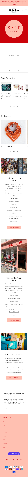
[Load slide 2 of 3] (14, 71)
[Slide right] (17, 106)
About (4, 421)
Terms (4, 447)
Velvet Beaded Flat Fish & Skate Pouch (6, 94)
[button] (2, 10)
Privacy (5, 443)
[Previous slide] (9, 70)
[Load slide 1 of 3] (12, 71)
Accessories (5, 146)
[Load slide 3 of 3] (16, 71)
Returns (5, 432)
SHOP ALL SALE (14, 56)
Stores (4, 429)
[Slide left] (10, 106)
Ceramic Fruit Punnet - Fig (16, 94)
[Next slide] (18, 70)
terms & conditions (15, 403)
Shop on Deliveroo (14, 377)
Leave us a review (14, 227)
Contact (5, 425)
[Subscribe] (23, 408)
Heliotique (15, 475)
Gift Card (5, 440)
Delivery (5, 436)
